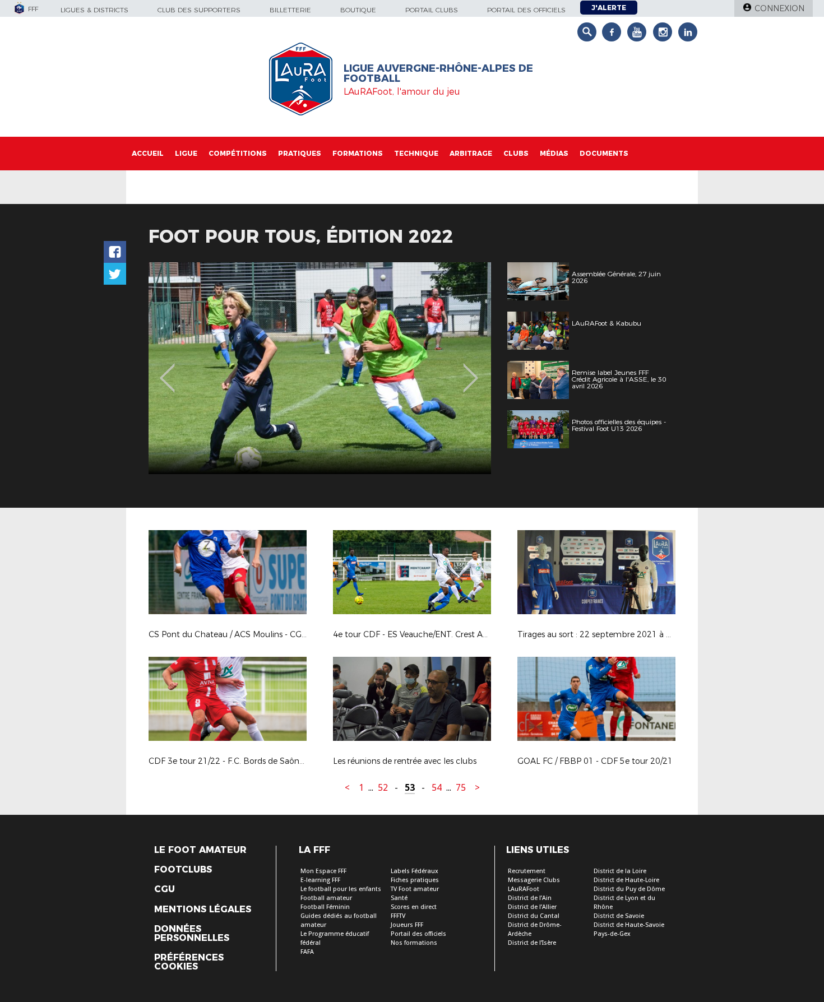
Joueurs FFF (407, 925)
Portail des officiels (526, 10)
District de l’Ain (530, 898)
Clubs (516, 153)
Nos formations (414, 943)
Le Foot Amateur (200, 850)
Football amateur (326, 898)
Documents (604, 153)
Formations (357, 153)
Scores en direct (414, 907)
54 (437, 787)
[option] (320, 368)
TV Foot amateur (415, 889)
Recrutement (526, 871)
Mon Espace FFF (323, 871)
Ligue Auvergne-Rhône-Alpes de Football (438, 73)
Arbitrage (471, 153)
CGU (164, 889)
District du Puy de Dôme (629, 889)
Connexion (779, 8)
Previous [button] (167, 369)
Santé (399, 898)
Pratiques (299, 153)
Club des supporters (199, 10)
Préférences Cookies (189, 962)
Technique (416, 153)
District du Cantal (533, 916)
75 (461, 787)
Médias (554, 153)
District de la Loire (620, 871)
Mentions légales (202, 909)
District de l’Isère (532, 943)
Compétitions (238, 153)
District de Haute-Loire (626, 880)
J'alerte (608, 7)
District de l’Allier (532, 907)
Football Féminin (325, 907)
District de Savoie (619, 916)
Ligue (186, 153)
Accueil (148, 153)
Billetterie (290, 10)
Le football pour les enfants (340, 889)
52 (383, 787)
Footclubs (183, 869)
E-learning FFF (320, 880)
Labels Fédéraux (414, 871)
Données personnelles (191, 934)
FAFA (307, 951)
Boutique (358, 10)
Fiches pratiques (415, 880)
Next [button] (470, 369)
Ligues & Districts (94, 10)
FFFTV (398, 916)
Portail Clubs (431, 10)
